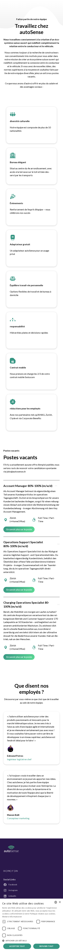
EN (16, 871)
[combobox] (55, 902)
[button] (31, 940)
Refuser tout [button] (46, 946)
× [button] (60, 902)
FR (8, 871)
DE (4, 871)
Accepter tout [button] (17, 946)
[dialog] (31, 925)
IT (13, 871)
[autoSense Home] (11, 848)
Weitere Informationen (12, 916)
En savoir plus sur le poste (19, 529)
